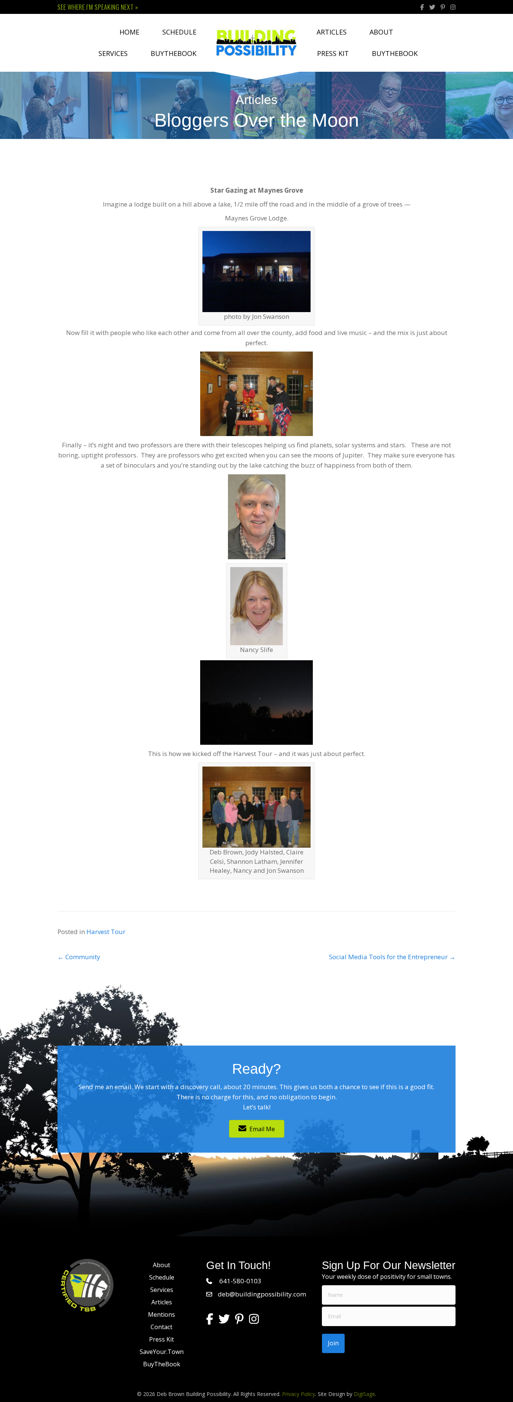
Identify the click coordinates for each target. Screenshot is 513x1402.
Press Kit (333, 53)
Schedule (179, 31)
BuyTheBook (173, 53)
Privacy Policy (298, 1393)
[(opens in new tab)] (87, 1284)
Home (129, 31)
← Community (78, 956)
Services (113, 53)
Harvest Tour (105, 931)
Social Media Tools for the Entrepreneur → (392, 956)
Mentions (161, 1314)
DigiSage (364, 1393)
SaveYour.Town (162, 1352)
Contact (161, 1327)
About (381, 31)
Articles (332, 31)
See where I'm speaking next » (97, 7)
